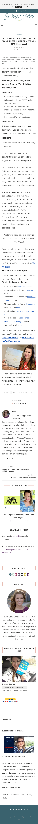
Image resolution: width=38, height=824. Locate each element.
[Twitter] (13, 575)
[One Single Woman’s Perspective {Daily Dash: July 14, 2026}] (19, 501)
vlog (32, 392)
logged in (17, 536)
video (14, 392)
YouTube (21, 287)
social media (25, 318)
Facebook (31, 297)
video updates (23, 392)
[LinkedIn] (19, 575)
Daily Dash (19, 34)
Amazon (30, 290)
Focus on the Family (12, 321)
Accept (18, 7)
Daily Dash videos (10, 337)
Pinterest (20, 308)
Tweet (7, 300)
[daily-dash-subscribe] (19, 744)
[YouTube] (22, 575)
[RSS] (28, 575)
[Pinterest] (16, 575)
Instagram (30, 304)
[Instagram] (25, 575)
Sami (22, 47)
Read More (27, 7)
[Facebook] (10, 575)
